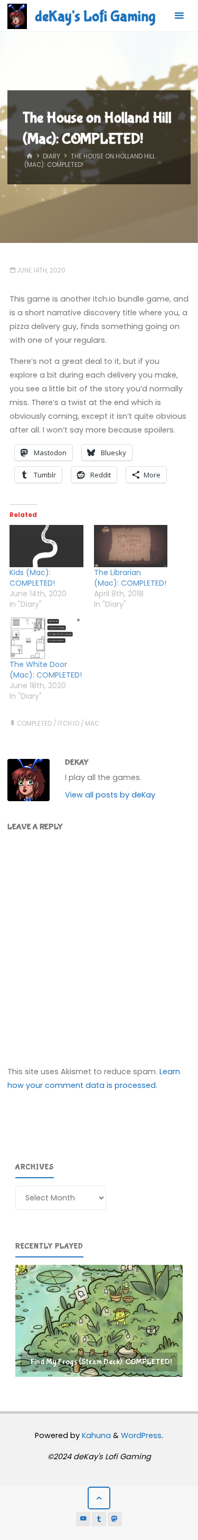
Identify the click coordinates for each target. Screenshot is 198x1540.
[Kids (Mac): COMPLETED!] (46, 546)
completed (34, 723)
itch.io (68, 723)
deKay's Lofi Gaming (95, 16)
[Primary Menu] (179, 16)
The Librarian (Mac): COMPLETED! (130, 577)
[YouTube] (83, 1519)
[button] (103, 1321)
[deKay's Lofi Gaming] (17, 16)
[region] (99, 1321)
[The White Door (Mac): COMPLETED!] (46, 638)
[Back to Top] (99, 1498)
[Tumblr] (99, 1519)
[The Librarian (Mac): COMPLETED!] (131, 546)
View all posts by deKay (110, 795)
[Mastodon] (115, 1519)
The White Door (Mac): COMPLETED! (46, 669)
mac (92, 723)
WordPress (141, 1435)
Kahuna (95, 1435)
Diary (51, 156)
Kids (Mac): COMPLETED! (32, 577)
